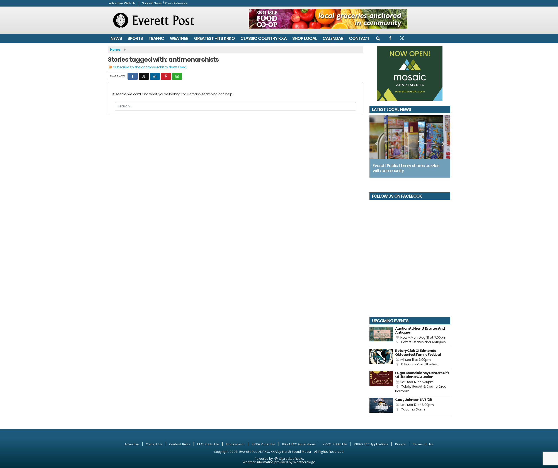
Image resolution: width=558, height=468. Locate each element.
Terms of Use (423, 444)
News (116, 38)
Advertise (131, 444)
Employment (235, 444)
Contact (359, 38)
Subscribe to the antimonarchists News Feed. (150, 67)
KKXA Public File (263, 444)
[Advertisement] (328, 19)
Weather (179, 38)
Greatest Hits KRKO (214, 38)
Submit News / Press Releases (164, 3)
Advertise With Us (122, 3)
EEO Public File (208, 444)
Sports (135, 38)
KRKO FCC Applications (371, 444)
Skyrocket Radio (290, 458)
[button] (378, 38)
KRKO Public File (334, 444)
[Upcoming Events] (381, 336)
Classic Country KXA (263, 38)
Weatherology (304, 462)
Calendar (333, 38)
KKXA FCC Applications (299, 444)
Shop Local (304, 38)
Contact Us (154, 444)
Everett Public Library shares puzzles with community (406, 168)
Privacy (400, 444)
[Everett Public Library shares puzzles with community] (409, 137)
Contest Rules (179, 444)
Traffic (156, 38)
